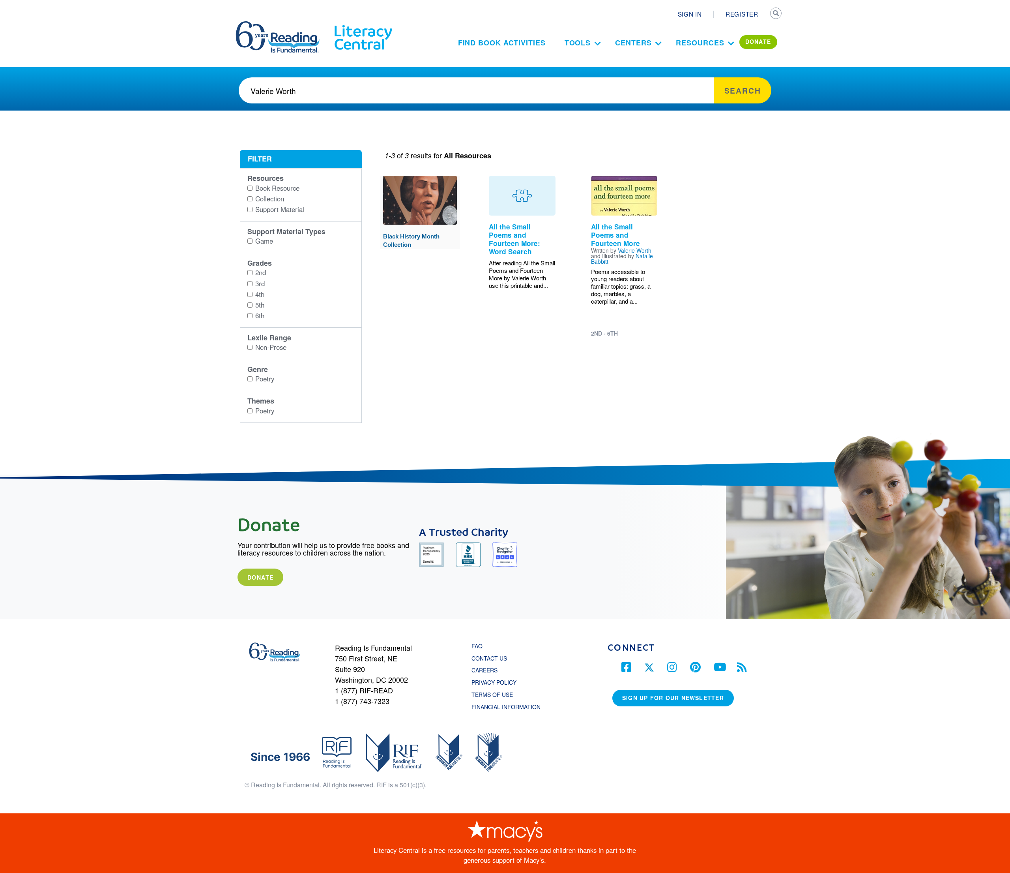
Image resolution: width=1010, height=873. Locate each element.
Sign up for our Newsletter (673, 698)
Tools (578, 43)
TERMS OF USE (496, 694)
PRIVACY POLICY (493, 682)
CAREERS (484, 670)
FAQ (477, 646)
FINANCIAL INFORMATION (506, 707)
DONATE (758, 41)
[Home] (283, 25)
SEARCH (776, 14)
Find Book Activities (502, 43)
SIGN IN (690, 13)
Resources (700, 43)
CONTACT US (491, 658)
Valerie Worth (634, 250)
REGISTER (742, 13)
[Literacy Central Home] (362, 25)
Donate (260, 577)
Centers (633, 43)
